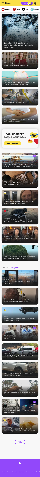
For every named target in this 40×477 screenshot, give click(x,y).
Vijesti (18, 9)
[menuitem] (36, 3)
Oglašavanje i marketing (20, 472)
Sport (27, 9)
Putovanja (36, 9)
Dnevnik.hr (8, 9)
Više (20, 442)
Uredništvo (6, 472)
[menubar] (36, 3)
